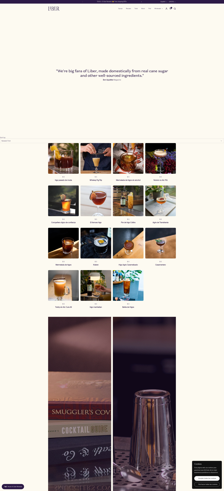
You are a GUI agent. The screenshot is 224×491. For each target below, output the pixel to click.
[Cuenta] (166, 9)
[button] (175, 9)
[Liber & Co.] (53, 9)
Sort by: (3, 137)
